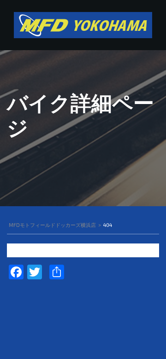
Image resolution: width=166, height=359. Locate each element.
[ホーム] (83, 24)
